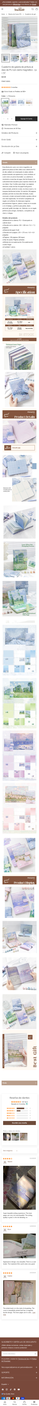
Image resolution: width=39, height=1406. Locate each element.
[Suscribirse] (35, 1354)
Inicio (3, 14)
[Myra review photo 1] (19, 1245)
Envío (5, 1083)
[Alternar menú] (2, 9)
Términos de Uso (23, 1359)
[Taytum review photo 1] (19, 1188)
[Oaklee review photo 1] (19, 1292)
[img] (7, 1158)
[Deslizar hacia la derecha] (32, 34)
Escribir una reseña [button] (19, 1123)
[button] (6, 87)
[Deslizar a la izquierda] (6, 34)
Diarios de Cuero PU (14, 14)
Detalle (5, 162)
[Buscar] (33, 9)
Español (4, 1384)
